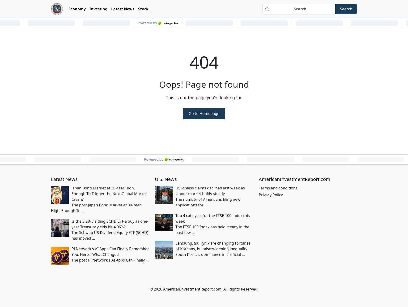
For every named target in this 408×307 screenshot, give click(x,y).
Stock (143, 9)
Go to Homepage (204, 113)
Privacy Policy (271, 194)
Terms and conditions (278, 188)
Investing (98, 9)
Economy (77, 9)
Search (346, 9)
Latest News (122, 9)
